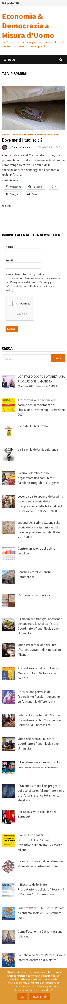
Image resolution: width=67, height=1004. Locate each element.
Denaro (6, 134)
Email (10, 260)
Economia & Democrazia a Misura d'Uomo (28, 25)
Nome (9, 246)
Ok (22, 996)
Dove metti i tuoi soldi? (22, 140)
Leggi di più (40, 996)
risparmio (19, 134)
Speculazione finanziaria (43, 134)
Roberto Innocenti (21, 147)
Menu (11, 60)
